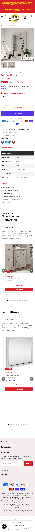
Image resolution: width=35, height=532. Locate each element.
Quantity (4, 96)
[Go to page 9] (20, 300)
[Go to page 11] (24, 300)
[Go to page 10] (22, 300)
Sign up (28, 463)
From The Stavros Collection (11, 72)
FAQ (8, 495)
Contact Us (19, 493)
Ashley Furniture (10, 377)
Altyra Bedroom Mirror (13, 375)
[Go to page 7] (17, 300)
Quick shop (19, 285)
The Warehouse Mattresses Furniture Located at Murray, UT (16, 501)
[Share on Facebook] (2, 142)
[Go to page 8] (19, 300)
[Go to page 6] (15, 300)
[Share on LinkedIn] (9, 142)
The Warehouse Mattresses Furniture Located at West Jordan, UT (16, 504)
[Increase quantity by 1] (17, 100)
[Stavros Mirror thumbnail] (4, 65)
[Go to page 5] (14, 300)
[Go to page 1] (7, 300)
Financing (28, 493)
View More (9, 227)
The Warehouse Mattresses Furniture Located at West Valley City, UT (16, 498)
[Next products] (31, 271)
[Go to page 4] (12, 300)
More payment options (17, 118)
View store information (9, 135)
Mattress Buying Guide (19, 495)
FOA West (6, 78)
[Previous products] (3, 271)
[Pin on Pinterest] (13, 142)
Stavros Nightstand (12, 279)
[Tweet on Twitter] (6, 142)
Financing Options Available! (13, 93)
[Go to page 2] (9, 300)
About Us (11, 493)
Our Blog (17, 507)
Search (4, 493)
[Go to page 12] (25, 300)
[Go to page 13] (27, 300)
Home (3, 25)
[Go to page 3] (10, 300)
